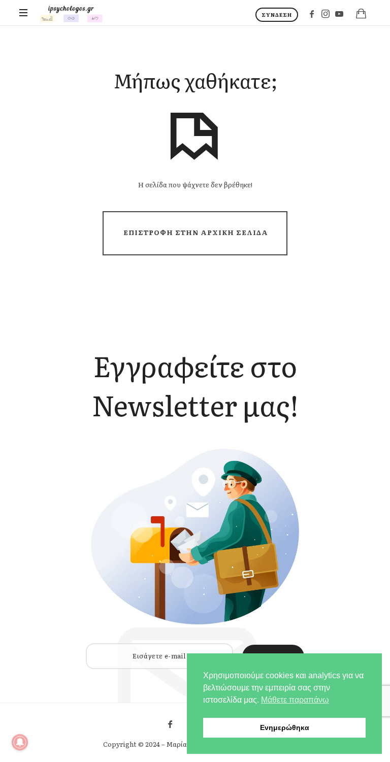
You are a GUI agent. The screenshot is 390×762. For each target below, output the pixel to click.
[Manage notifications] (20, 742)
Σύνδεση (277, 14)
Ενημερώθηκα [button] (284, 727)
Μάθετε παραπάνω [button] (295, 699)
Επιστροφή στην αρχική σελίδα (195, 232)
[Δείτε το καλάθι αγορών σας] (361, 13)
